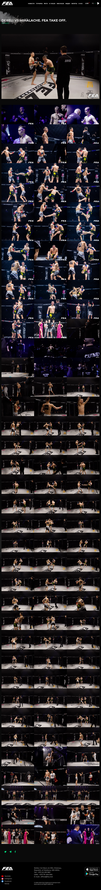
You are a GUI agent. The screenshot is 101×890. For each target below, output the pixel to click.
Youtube (7, 876)
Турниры (39, 3)
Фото (46, 3)
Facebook (8, 881)
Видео (67, 3)
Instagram (8, 879)
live (86, 3)
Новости (31, 3)
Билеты (74, 3)
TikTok (6, 884)
